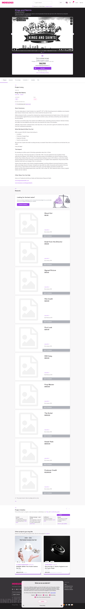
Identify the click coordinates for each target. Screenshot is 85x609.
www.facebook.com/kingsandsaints (23, 183)
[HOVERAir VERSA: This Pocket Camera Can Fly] (28, 549)
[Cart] (69, 2)
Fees (65, 584)
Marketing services (68, 586)
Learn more (32, 523)
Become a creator (68, 587)
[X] (14, 589)
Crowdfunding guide (55, 511)
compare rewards (23, 204)
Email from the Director (53, 242)
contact (21, 94)
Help (47, 511)
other (35, 99)
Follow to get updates (62, 523)
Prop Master (49, 385)
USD (61, 2)
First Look (48, 327)
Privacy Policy (15, 604)
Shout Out (48, 213)
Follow (42, 68)
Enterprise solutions (68, 589)
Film (16, 99)
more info (17, 94)
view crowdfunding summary (42, 72)
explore (47, 533)
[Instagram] (18, 589)
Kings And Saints (20, 12)
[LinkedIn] (20, 589)
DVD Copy (48, 356)
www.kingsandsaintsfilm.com (22, 180)
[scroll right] (73, 34)
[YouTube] (17, 589)
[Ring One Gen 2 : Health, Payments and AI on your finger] (57, 549)
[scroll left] (12, 34)
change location (48, 6)
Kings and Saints (23, 10)
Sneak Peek (48, 442)
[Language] (66, 2)
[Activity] (73, 2)
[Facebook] (12, 589)
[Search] (34, 2)
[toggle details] (41, 574)
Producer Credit (50, 470)
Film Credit (48, 299)
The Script (48, 413)
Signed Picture (50, 270)
